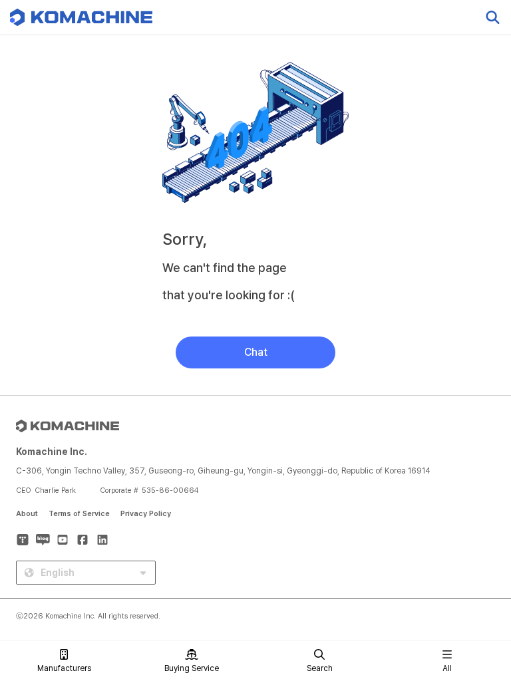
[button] (476, 567)
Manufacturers (64, 668)
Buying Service (191, 668)
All (447, 668)
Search (320, 668)
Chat (255, 352)
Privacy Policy (145, 513)
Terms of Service (79, 513)
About (27, 513)
